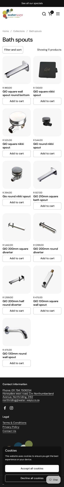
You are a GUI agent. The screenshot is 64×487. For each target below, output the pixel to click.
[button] (44, 14)
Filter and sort (13, 49)
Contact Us (9, 431)
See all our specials (32, 3)
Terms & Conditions (14, 422)
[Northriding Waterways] (13, 14)
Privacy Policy (11, 427)
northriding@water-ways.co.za (21, 400)
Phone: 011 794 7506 (15, 390)
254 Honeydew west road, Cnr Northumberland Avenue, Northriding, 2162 (28, 394)
